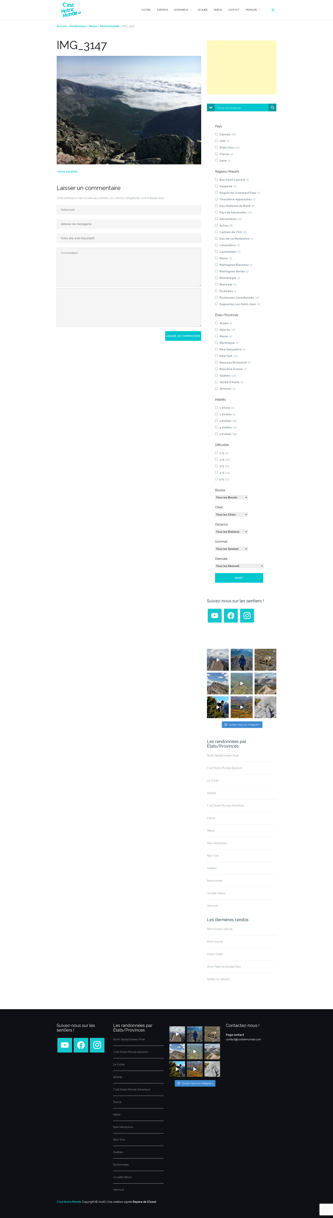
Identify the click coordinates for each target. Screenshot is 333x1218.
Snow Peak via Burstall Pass (224, 966)
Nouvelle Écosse (233, 369)
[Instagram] (247, 615)
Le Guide (203, 9)
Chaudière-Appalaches (237, 199)
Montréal (227, 284)
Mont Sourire (215, 941)
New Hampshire (232, 349)
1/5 (223, 453)
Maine (93, 26)
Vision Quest (215, 954)
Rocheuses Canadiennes (239, 297)
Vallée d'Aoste (231, 382)
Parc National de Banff (236, 205)
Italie (224, 160)
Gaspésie (227, 186)
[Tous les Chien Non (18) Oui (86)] (231, 514)
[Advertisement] (241, 67)
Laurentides (229, 251)
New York (228, 356)
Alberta (227, 329)
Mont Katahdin (109, 26)
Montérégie (229, 278)
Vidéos (218, 9)
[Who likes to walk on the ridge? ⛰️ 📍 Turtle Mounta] (241, 683)
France (226, 154)
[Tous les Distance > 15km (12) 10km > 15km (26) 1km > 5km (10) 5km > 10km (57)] (231, 531)
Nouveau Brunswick (234, 362)
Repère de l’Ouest (144, 1201)
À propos (162, 9)
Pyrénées (227, 291)
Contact (234, 9)
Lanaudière (229, 245)
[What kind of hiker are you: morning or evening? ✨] (241, 660)
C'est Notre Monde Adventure (225, 805)
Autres (226, 225)
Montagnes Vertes (234, 271)
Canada (227, 134)
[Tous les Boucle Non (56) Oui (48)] (231, 497)
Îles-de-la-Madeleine (236, 238)
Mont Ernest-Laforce (219, 929)
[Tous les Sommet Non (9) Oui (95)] (231, 548)
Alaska (225, 323)
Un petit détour (216, 893)
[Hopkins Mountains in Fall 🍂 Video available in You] (241, 707)
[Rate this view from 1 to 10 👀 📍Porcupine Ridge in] (265, 683)
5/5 (224, 479)
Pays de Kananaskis (235, 212)
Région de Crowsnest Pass (239, 192)
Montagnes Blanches (235, 264)
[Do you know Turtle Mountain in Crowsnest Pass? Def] (218, 683)
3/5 (224, 466)
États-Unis (229, 147)
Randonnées (78, 26)
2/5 (224, 459)
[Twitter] (215, 615)
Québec (227, 375)
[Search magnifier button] (272, 107)
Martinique (228, 342)
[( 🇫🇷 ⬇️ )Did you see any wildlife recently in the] (265, 660)
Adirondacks (230, 219)
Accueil (146, 9)
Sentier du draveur (218, 979)
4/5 (224, 472)
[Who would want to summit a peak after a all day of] (218, 660)
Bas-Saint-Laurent (234, 179)
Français (251, 9)
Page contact (235, 1034)
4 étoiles (228, 427)
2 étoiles (227, 414)
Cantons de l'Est (233, 232)
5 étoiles (228, 434)
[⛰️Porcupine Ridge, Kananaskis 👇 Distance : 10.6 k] (218, 707)
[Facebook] (231, 615)
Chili (224, 141)
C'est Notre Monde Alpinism (224, 768)
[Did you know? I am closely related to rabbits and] (265, 707)
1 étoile (226, 407)
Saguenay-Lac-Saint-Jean (239, 304)
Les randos (181, 9)
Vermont (227, 388)
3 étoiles (228, 420)
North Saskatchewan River (223, 755)
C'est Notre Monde (69, 1201)
